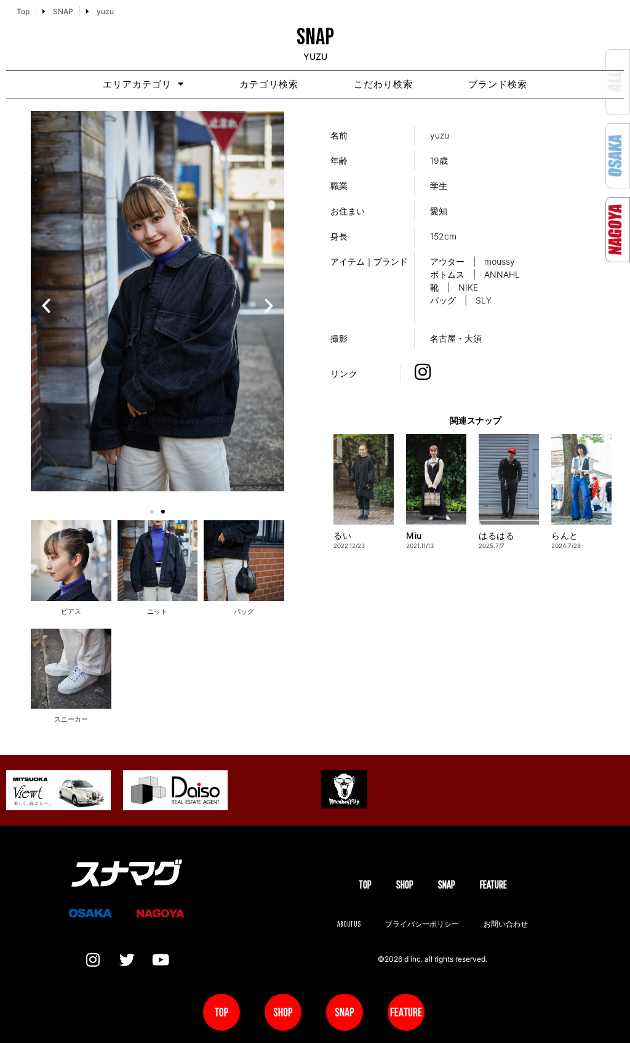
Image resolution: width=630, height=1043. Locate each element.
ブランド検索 (497, 84)
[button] (46, 306)
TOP (365, 884)
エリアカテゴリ (137, 84)
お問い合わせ (506, 924)
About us (349, 924)
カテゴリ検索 (268, 84)
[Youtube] (160, 959)
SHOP (404, 884)
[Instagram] (93, 959)
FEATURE (493, 884)
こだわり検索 (383, 84)
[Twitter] (126, 959)
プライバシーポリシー (422, 924)
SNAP (446, 884)
